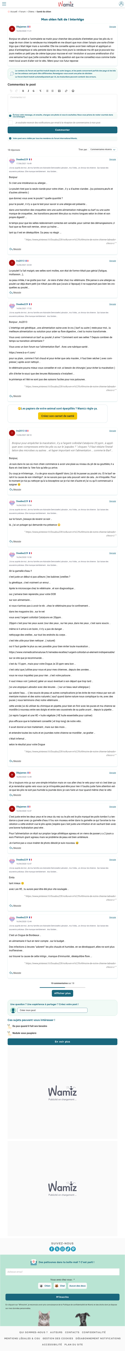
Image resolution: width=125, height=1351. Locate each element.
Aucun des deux (77, 1285)
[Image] (59, 90)
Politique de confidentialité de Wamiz (78, 1305)
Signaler (112, 27)
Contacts (72, 1332)
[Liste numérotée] (52, 90)
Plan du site (73, 1344)
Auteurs (56, 1332)
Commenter (62, 129)
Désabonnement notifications (98, 1338)
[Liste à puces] (47, 90)
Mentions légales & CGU (22, 1338)
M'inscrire (62, 1297)
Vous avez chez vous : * (62, 1279)
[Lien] (66, 90)
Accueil (13, 11)
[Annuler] (11, 90)
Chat (62, 1285)
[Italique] (28, 90)
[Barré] (33, 90)
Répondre (17, 249)
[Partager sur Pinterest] (73, 1249)
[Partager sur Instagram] (62, 1249)
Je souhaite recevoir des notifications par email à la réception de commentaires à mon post (57, 122)
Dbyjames (21, 26)
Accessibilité (52, 1344)
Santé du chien (44, 11)
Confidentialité (94, 1332)
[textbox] (62, 103)
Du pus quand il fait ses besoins (29, 1026)
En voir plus (62, 1041)
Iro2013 (20, 260)
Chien (47, 1285)
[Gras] (23, 90)
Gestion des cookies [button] (58, 1338)
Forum (22, 11)
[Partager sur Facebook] (51, 1249)
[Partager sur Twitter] (57, 1249)
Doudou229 (22, 159)
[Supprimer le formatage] (40, 90)
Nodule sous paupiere (24, 1033)
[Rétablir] (16, 90)
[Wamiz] (67, 4)
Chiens (31, 11)
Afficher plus (62, 993)
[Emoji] (73, 90)
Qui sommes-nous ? (33, 1332)
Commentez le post (22, 84)
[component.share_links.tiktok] (68, 1249)
